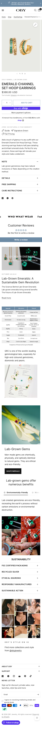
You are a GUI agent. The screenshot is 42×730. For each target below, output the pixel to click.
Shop (9, 17)
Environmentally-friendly (17, 492)
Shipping (13, 95)
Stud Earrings (18, 17)
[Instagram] (15, 676)
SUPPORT (6, 671)
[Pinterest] (26, 676)
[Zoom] (35, 24)
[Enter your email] (38, 694)
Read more (6, 298)
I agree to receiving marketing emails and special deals (19, 701)
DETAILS (6, 178)
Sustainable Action (12, 590)
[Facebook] (4, 676)
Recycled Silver (10, 572)
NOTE (4, 161)
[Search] (35, 10)
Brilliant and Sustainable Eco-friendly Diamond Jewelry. (22, 3)
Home (4, 17)
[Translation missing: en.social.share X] (8, 198)
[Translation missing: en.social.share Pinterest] (13, 198)
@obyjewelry (16, 650)
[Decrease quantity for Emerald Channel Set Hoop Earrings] (3, 102)
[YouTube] (21, 676)
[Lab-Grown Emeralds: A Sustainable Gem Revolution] (21, 258)
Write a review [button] (21, 240)
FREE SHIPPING (9, 184)
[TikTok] (32, 676)
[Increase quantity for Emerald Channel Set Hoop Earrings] (10, 102)
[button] (13, 471)
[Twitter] (9, 676)
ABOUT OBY (7, 666)
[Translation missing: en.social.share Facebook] (3, 198)
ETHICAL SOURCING (11, 578)
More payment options (21, 113)
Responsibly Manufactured (17, 584)
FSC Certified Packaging (15, 565)
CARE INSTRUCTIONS (12, 190)
